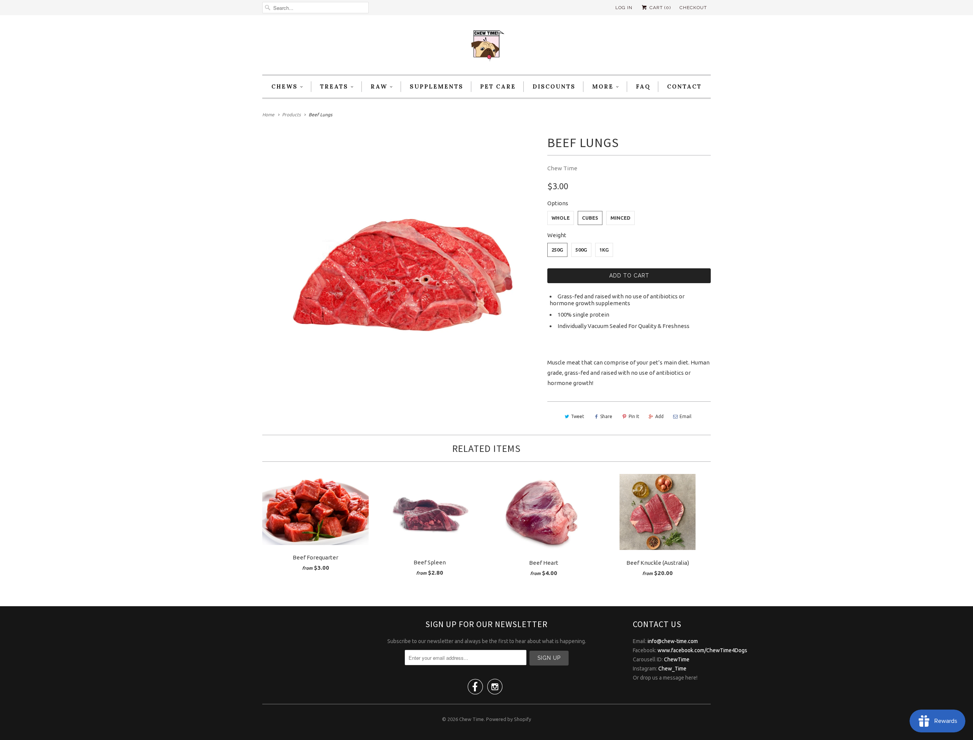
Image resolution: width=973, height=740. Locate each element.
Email (685, 416)
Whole (560, 217)
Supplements (436, 86)
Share (606, 416)
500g (581, 249)
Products (291, 114)
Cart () (659, 7)
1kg (604, 249)
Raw (379, 86)
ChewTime (676, 659)
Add (659, 416)
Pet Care (498, 86)
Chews (284, 86)
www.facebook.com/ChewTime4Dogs (702, 650)
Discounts (553, 86)
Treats (334, 86)
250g (557, 249)
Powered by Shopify (508, 719)
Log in (623, 7)
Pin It (634, 416)
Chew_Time (672, 669)
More (602, 86)
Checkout (693, 7)
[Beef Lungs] (401, 266)
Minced (620, 217)
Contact (684, 86)
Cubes (590, 217)
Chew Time (562, 168)
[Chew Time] (486, 47)
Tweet (577, 416)
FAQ (643, 86)
